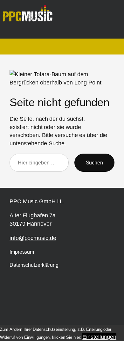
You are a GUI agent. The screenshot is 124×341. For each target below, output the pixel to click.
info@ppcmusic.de (33, 238)
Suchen (94, 162)
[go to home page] (30, 16)
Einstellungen (99, 336)
